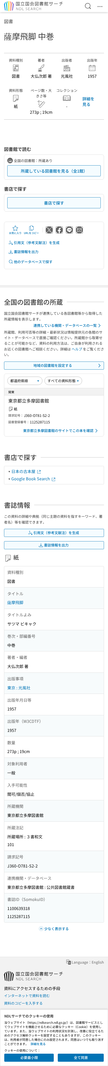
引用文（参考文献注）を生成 (37, 242)
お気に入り (15, 233)
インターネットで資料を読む (27, 995)
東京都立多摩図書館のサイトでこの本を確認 (58, 430)
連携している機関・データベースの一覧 (65, 325)
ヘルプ (77, 348)
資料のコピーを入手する (23, 1003)
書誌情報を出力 (26, 251)
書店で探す (54, 203)
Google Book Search (31, 479)
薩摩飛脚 (15, 602)
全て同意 (81, 1057)
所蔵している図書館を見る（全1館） (54, 171)
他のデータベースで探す (33, 261)
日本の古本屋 (23, 471)
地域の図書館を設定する (52, 365)
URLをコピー (31, 233)
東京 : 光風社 (18, 688)
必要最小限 (29, 1057)
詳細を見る (88, 101)
